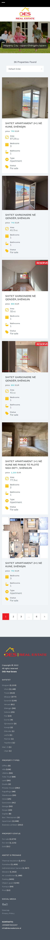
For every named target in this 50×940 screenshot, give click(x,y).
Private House (8, 788)
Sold (4, 846)
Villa (4, 769)
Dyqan (5, 810)
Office (5, 766)
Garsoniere (6, 803)
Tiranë (6, 693)
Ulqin (6, 751)
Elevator (5, 872)
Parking (5, 879)
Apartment (7, 821)
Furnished (6, 864)
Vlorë (6, 689)
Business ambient (10, 825)
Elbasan (7, 697)
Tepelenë (8, 743)
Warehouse (7, 795)
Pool (4, 890)
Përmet (7, 739)
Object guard (8, 883)
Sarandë (7, 701)
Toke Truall (6, 777)
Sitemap (5, 910)
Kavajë (7, 727)
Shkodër (7, 731)
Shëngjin (7, 708)
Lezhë (6, 735)
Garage (5, 806)
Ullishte (5, 773)
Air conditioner (8, 875)
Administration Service (12, 868)
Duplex (5, 814)
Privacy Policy (8, 913)
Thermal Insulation (10, 861)
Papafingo (6, 791)
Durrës (7, 720)
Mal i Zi (5, 747)
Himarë (7, 704)
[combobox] (25, 69)
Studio (5, 784)
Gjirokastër (8, 723)
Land (4, 780)
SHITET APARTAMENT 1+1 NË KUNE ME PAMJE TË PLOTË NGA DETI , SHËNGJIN (23, 464)
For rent (5, 843)
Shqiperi (5, 685)
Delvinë (7, 712)
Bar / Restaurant (9, 817)
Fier (5, 716)
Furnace (5, 886)
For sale (5, 839)
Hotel (4, 799)
